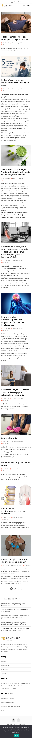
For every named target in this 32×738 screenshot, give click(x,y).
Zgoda (16, 735)
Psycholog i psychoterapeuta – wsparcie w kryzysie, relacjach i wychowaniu (15, 392)
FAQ (2, 710)
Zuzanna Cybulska (17, 43)
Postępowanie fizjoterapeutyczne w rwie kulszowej (13, 511)
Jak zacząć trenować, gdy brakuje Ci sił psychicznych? (14, 38)
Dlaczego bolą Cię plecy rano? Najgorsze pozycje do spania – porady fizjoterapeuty (14, 623)
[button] (26, 6)
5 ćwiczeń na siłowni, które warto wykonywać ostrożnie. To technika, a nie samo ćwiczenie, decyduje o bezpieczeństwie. (14, 252)
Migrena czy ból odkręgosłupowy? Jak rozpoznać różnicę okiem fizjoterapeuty (13, 321)
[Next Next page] (20, 588)
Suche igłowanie (9, 438)
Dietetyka (4, 661)
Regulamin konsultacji (7, 702)
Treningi (3, 673)
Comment (6, 45)
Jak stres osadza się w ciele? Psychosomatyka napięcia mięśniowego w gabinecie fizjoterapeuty (15, 617)
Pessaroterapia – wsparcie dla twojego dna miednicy (14, 560)
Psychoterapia (5, 665)
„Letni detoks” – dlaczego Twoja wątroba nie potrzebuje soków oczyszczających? (15, 172)
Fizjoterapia (5, 669)
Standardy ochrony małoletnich (10, 706)
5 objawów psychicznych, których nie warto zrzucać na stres (15, 83)
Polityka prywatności (7, 698)
